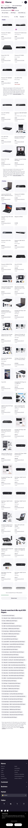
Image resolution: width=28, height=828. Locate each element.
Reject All (9, 824)
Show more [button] (14, 598)
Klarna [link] (2, 5)
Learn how (17, 10)
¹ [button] (6, 37)
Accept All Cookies (18, 824)
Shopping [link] (7, 5)
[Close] (25, 813)
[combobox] (22, 17)
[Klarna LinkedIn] (11, 803)
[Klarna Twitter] (17, 803)
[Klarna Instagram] (24, 803)
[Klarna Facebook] (4, 803)
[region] (14, 819)
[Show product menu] (25, 8)
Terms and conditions (17, 94)
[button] (16, 29)
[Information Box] (8, 17)
